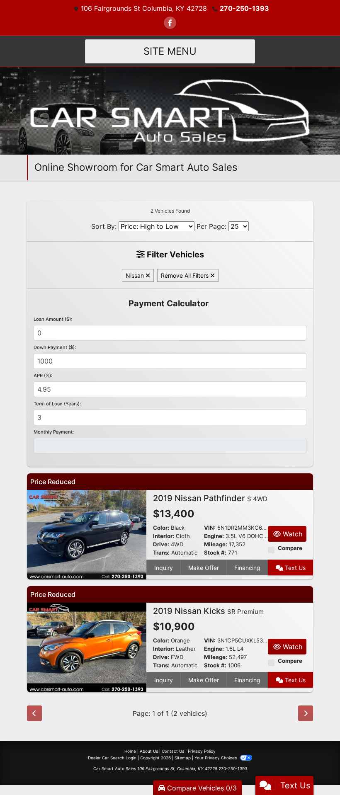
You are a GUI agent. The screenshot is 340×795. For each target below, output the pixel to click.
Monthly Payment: (54, 432)
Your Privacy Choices (216, 757)
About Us (149, 751)
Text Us (294, 567)
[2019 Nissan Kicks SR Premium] (86, 646)
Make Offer (203, 567)
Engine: (214, 536)
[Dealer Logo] (170, 110)
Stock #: (215, 553)
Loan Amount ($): (53, 319)
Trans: (161, 553)
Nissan (136, 275)
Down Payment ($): (55, 347)
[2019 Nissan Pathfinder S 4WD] (86, 534)
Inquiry (163, 567)
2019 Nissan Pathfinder (210, 498)
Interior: (163, 536)
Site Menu (170, 51)
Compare (290, 548)
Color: (161, 528)
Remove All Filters (185, 275)
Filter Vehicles (174, 254)
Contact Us (173, 751)
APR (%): (43, 375)
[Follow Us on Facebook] (170, 23)
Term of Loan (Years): (57, 404)
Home (130, 751)
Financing (247, 567)
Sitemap (183, 757)
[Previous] (34, 713)
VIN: (210, 528)
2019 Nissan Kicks (208, 611)
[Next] (305, 713)
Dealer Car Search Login (112, 757)
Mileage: (215, 544)
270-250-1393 (244, 8)
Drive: (161, 544)
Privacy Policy (202, 751)
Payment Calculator (169, 303)
